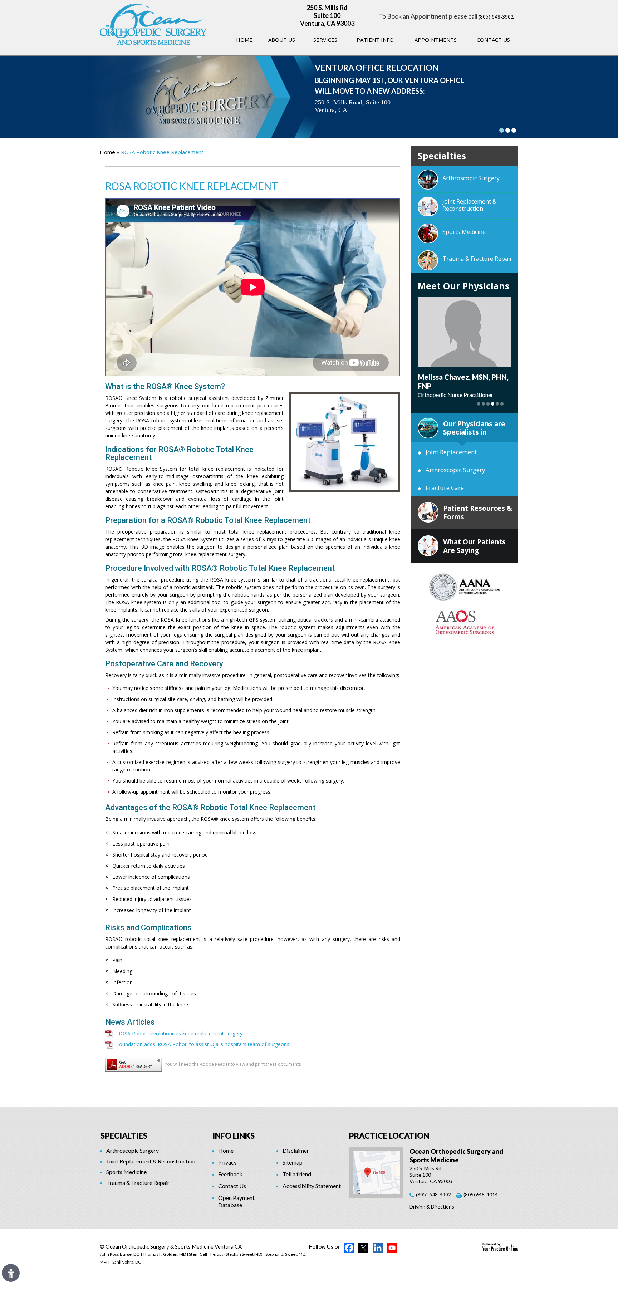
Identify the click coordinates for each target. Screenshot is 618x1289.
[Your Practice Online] (500, 1247)
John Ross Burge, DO (120, 1254)
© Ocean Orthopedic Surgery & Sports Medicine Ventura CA (171, 1246)
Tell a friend (297, 1174)
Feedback (230, 1174)
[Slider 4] (492, 404)
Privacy (227, 1162)
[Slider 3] (513, 130)
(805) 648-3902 (496, 16)
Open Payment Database (236, 1201)
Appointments (436, 39)
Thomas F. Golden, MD (164, 1254)
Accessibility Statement (312, 1185)
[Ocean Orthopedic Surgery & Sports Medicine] (153, 23)
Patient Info (375, 39)
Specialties (123, 1136)
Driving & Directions (431, 1207)
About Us (281, 39)
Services (325, 39)
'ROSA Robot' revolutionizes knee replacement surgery (179, 1033)
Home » (109, 152)
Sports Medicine (464, 232)
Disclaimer (296, 1150)
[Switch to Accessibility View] (11, 1273)
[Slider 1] (501, 130)
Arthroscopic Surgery (471, 178)
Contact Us (493, 39)
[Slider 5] (497, 404)
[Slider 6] (502, 404)
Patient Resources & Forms (477, 512)
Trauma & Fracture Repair (477, 259)
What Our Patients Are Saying (474, 546)
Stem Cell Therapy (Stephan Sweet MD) (226, 1254)
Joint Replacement (451, 452)
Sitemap (293, 1162)
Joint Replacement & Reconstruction (469, 204)
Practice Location (389, 1136)
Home (244, 39)
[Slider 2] (507, 130)
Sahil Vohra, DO (127, 1262)
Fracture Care (445, 488)
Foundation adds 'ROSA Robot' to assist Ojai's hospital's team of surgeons (202, 1044)
